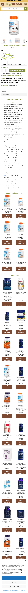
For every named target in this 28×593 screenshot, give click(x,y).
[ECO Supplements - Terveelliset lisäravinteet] (14, 4)
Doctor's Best (13, 85)
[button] (25, 561)
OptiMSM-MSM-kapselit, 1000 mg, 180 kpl (7, 380)
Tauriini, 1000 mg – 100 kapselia (7, 436)
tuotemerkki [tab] (6, 94)
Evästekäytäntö (6, 590)
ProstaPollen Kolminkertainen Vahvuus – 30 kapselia (21, 494)
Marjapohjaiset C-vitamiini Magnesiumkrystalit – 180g (21, 523)
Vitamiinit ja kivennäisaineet (9, 82)
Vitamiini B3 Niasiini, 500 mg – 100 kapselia (7, 325)
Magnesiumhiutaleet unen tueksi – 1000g (7, 464)
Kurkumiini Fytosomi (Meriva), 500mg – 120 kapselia (21, 294)
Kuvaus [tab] (4, 91)
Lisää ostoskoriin (16, 70)
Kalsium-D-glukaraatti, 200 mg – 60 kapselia (21, 353)
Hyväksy (14, 578)
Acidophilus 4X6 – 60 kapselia (7, 407)
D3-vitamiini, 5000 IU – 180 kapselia (21, 210)
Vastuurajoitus (22, 590)
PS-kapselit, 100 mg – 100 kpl (7, 521)
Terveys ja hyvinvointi (19, 80)
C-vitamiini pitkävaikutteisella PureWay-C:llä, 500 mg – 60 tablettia (21, 409)
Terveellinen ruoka (6, 80)
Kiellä (14, 582)
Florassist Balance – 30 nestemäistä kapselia (21, 437)
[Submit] (25, 8)
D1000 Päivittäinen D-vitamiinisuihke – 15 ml (7, 493)
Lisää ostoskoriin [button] (7, 216)
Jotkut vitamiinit (18, 78)
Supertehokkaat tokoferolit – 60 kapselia (21, 380)
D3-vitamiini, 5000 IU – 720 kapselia (7, 210)
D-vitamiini (9, 78)
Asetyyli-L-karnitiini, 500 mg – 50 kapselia (7, 550)
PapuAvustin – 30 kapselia (21, 324)
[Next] (24, 23)
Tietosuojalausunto (14, 590)
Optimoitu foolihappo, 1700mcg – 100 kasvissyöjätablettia (21, 465)
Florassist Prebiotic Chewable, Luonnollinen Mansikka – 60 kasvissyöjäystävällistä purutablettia (7, 296)
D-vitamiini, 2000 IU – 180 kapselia (7, 263)
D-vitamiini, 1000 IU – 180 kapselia (21, 236)
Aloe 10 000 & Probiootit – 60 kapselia (7, 353)
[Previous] (3, 23)
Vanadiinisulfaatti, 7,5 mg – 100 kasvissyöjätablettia (21, 551)
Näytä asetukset (14, 586)
